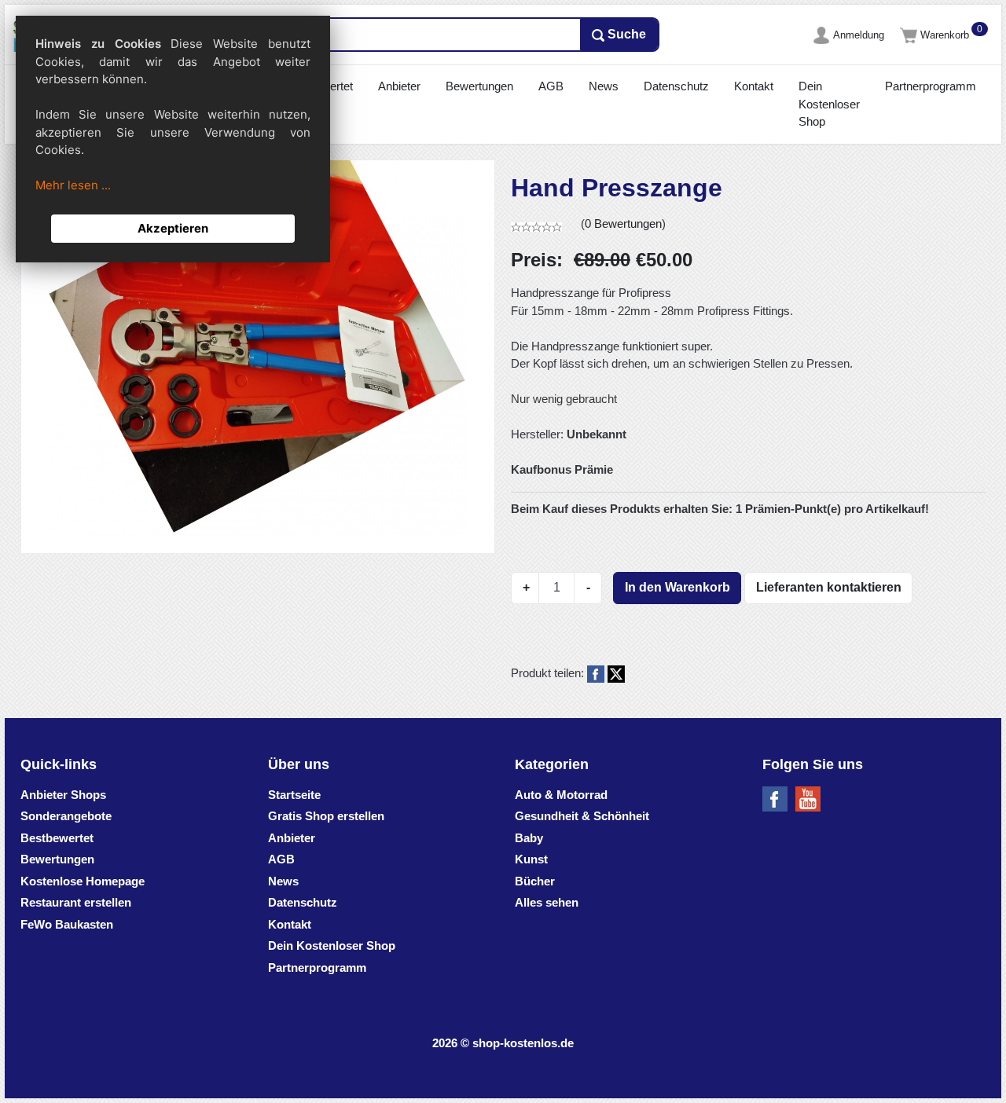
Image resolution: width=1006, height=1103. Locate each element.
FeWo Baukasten (66, 924)
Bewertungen (479, 86)
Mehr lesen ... (73, 185)
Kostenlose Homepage (82, 881)
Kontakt (753, 86)
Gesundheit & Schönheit (582, 816)
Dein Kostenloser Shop (829, 103)
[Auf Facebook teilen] (595, 673)
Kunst (531, 859)
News (604, 86)
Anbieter (399, 86)
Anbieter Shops (63, 794)
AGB (551, 86)
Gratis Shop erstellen (326, 816)
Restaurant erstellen (75, 902)
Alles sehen (546, 902)
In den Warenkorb (677, 587)
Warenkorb (946, 35)
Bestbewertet (57, 838)
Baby (529, 838)
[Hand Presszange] (257, 348)
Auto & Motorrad (561, 794)
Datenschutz (676, 86)
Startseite (294, 794)
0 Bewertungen (623, 223)
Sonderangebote (66, 816)
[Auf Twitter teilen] (616, 673)
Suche (625, 34)
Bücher (535, 881)
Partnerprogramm (930, 86)
